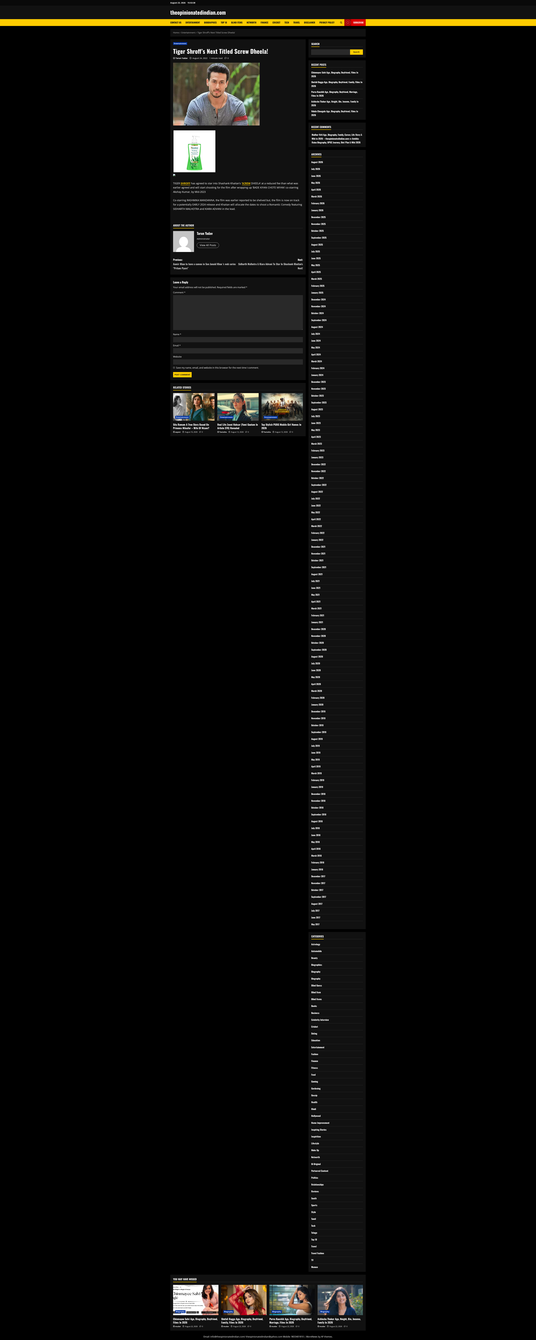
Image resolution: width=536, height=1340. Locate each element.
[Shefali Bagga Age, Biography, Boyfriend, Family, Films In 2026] (244, 1300)
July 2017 (315, 910)
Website (177, 356)
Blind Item (316, 992)
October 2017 (317, 890)
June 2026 (316, 176)
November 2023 (318, 388)
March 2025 (316, 278)
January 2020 (317, 704)
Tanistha (223, 432)
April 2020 (316, 684)
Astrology (315, 944)
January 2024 (317, 375)
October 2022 (317, 478)
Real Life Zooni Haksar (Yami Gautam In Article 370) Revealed (237, 426)
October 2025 (317, 230)
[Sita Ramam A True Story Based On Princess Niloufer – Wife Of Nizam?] (194, 407)
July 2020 (315, 663)
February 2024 (317, 368)
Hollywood (316, 1115)
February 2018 (317, 862)
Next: (270, 264)
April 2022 (316, 519)
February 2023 (317, 450)
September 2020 (319, 649)
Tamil (313, 1219)
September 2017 (318, 896)
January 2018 (317, 869)
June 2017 (315, 917)
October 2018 (317, 807)
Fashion (314, 1054)
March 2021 (316, 608)
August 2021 (317, 574)
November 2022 (318, 471)
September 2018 (318, 814)
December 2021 (318, 546)
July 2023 (315, 416)
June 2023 (316, 423)
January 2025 (317, 292)
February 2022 (317, 533)
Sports (314, 1205)
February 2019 (317, 780)
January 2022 (317, 540)
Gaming (314, 1081)
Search (315, 44)
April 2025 (316, 272)
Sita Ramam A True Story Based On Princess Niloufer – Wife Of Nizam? (191, 426)
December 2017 (318, 876)
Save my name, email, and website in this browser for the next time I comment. (217, 367)
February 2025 (317, 285)
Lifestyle (315, 1143)
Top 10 (224, 22)
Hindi (313, 1109)
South (314, 1198)
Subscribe (358, 22)
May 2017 (315, 924)
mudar (178, 1326)
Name (177, 334)
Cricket (276, 22)
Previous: (204, 264)
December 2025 (318, 217)
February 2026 (318, 203)
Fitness (314, 1067)
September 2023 (318, 402)
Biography (315, 971)
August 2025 (317, 244)
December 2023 (318, 381)
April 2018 (315, 848)
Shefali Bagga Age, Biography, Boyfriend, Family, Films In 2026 (242, 1320)
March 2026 (316, 196)
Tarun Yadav (182, 58)
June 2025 (316, 258)
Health (314, 1102)
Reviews (315, 1191)
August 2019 (317, 739)
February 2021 (317, 615)
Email (177, 345)
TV (312, 1260)
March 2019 (316, 773)
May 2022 (315, 512)
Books (314, 1006)
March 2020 (316, 691)
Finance (264, 22)
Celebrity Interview (320, 1019)
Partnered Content (319, 1170)
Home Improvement (320, 1122)
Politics (314, 1177)
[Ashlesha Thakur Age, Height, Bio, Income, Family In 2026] (340, 1300)
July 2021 (315, 581)
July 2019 (315, 745)
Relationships (317, 1184)
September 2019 (318, 732)
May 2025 (315, 265)
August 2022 (317, 491)
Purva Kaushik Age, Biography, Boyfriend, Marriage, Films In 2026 (290, 1320)
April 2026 (316, 189)
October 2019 (317, 725)
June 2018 (315, 835)
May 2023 (315, 430)
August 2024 (317, 327)
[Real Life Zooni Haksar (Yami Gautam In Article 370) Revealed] (238, 407)
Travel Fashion (317, 1253)
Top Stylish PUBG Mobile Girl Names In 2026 (281, 426)
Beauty (314, 958)
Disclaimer (309, 22)
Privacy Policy (326, 22)
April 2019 (316, 766)
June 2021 (315, 588)
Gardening (315, 1088)
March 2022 (316, 526)
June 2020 (316, 670)
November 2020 (318, 636)
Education (315, 1040)
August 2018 (317, 821)
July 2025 (315, 251)
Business (315, 1013)
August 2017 (316, 903)
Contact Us (175, 22)
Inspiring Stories (318, 1129)
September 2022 (318, 484)
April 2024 (316, 354)
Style (313, 1212)
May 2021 (315, 594)
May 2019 (315, 759)
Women (314, 1267)
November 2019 (318, 718)
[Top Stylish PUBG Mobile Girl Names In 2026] (282, 407)
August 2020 (317, 656)
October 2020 (317, 642)
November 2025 (318, 224)
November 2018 (318, 800)
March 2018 (316, 855)
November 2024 (318, 306)
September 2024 (318, 320)
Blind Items (236, 22)
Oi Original (316, 1164)
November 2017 (318, 883)
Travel (296, 22)
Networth (251, 22)
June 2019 (315, 752)
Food (313, 1074)
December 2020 (318, 629)
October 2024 (317, 313)
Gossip (314, 1095)
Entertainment (193, 22)
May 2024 (315, 347)
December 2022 (318, 464)
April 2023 (316, 436)
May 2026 (315, 182)
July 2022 (315, 498)
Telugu (314, 1232)
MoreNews (311, 1336)
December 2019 (318, 711)
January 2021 (317, 622)
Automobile (316, 951)
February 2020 (318, 697)
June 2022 (316, 505)
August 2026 (317, 162)
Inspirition (316, 1136)
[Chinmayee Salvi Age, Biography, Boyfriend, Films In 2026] (195, 1300)
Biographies (210, 22)
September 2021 (318, 567)
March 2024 (316, 361)
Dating (314, 1033)
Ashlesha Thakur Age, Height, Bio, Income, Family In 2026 (339, 1320)
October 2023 (317, 395)
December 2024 (318, 299)
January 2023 (317, 457)
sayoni (178, 432)
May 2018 (315, 842)
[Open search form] (341, 22)
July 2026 (315, 169)
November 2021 (318, 553)
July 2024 (315, 333)
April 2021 (315, 601)
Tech (286, 22)
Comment (179, 292)
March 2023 (316, 443)
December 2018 (318, 794)
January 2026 (317, 210)
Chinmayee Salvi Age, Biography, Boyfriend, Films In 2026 (195, 1320)
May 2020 (315, 677)
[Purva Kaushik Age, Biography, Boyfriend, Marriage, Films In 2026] (292, 1300)
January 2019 (317, 787)
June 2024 (316, 340)
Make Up (315, 1150)
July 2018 (315, 828)
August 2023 (317, 409)
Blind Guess (316, 985)
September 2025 (318, 237)
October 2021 (317, 560)
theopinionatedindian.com (198, 12)
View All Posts (208, 245)
